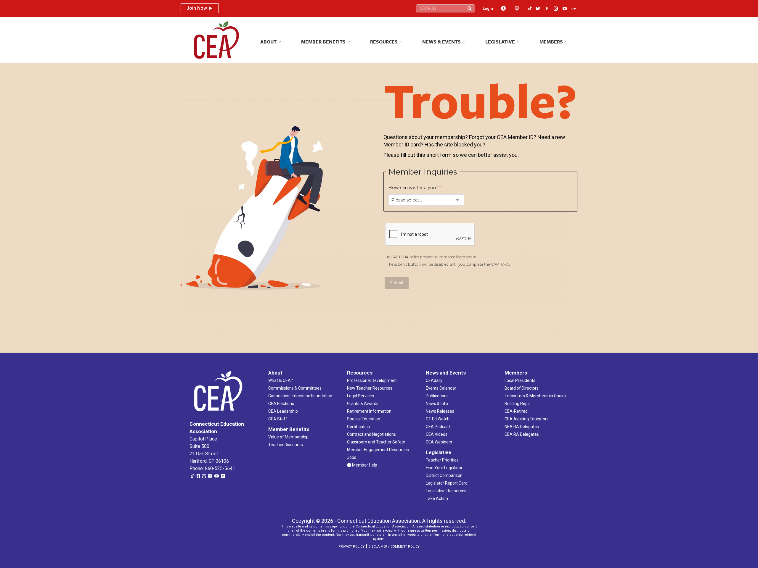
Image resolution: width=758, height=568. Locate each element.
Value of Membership (288, 437)
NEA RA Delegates (522, 426)
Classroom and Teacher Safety (376, 442)
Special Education (363, 419)
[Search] (470, 8)
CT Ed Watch (437, 419)
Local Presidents (520, 380)
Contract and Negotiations (371, 434)
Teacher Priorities (442, 460)
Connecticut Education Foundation (300, 395)
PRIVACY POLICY (351, 546)
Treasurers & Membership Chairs (535, 395)
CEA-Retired (516, 411)
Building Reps (517, 403)
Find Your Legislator (444, 467)
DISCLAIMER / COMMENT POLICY (394, 546)
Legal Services (360, 395)
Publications (437, 395)
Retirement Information (369, 411)
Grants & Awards (362, 403)
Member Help (364, 465)
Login (488, 8)
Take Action (437, 498)
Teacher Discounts (285, 444)
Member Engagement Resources (378, 449)
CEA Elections (281, 403)
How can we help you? (413, 187)
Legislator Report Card (447, 483)
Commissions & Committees (295, 388)
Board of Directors (522, 388)
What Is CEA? (280, 380)
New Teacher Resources (369, 388)
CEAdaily (434, 380)
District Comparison (444, 475)
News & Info (437, 403)
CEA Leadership (283, 411)
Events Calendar (441, 388)
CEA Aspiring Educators (527, 419)
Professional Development (372, 380)
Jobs (351, 457)
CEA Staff (277, 419)
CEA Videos (436, 434)
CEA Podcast (438, 426)
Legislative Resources (446, 490)
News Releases (440, 411)
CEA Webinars (439, 442)
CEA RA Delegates (522, 434)
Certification (358, 426)
